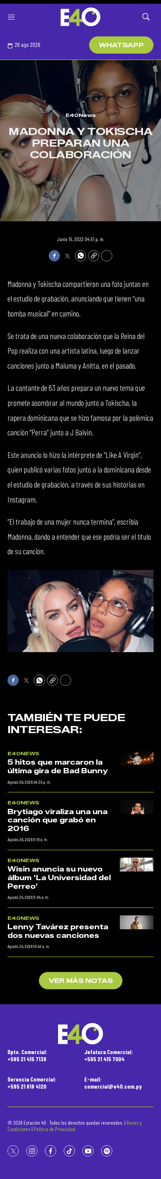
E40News (81, 115)
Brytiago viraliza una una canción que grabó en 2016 (57, 820)
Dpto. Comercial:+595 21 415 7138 (27, 1055)
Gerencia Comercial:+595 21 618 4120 (31, 1083)
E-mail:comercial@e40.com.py (113, 1083)
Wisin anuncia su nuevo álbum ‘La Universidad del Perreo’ (59, 877)
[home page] (80, 17)
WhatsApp (121, 45)
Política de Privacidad (54, 1129)
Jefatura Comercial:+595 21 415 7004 (108, 1055)
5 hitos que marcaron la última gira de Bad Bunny (57, 766)
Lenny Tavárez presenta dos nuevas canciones (57, 931)
